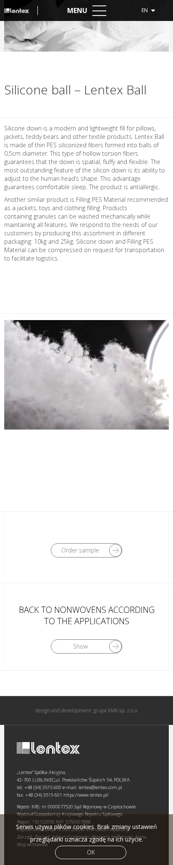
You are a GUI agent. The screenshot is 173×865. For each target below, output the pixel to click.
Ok (91, 852)
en (145, 10)
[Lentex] (21, 10)
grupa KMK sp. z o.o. (116, 710)
